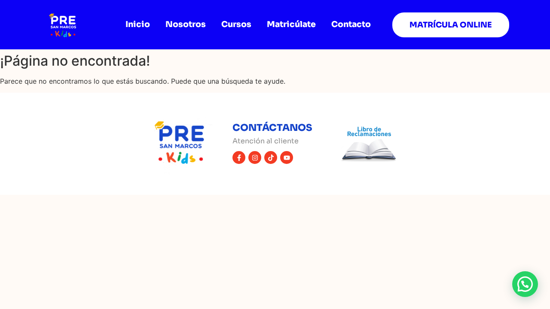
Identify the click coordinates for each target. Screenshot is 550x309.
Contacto (351, 24)
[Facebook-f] (238, 157)
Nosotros (185, 24)
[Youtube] (286, 157)
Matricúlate (291, 24)
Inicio (137, 24)
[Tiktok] (270, 157)
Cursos (236, 24)
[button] (525, 284)
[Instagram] (254, 157)
